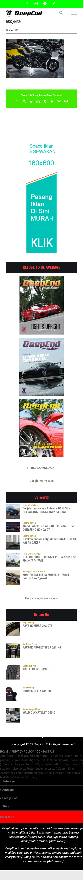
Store (5, 806)
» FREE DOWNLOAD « (41, 468)
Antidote (8, 790)
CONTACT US (45, 752)
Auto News (9, 781)
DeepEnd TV (7, 816)
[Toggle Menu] (74, 13)
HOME (4, 752)
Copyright (18, 744)
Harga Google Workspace (41, 598)
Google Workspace (42, 481)
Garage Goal (10, 798)
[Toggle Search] (61, 13)
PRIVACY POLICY (22, 752)
